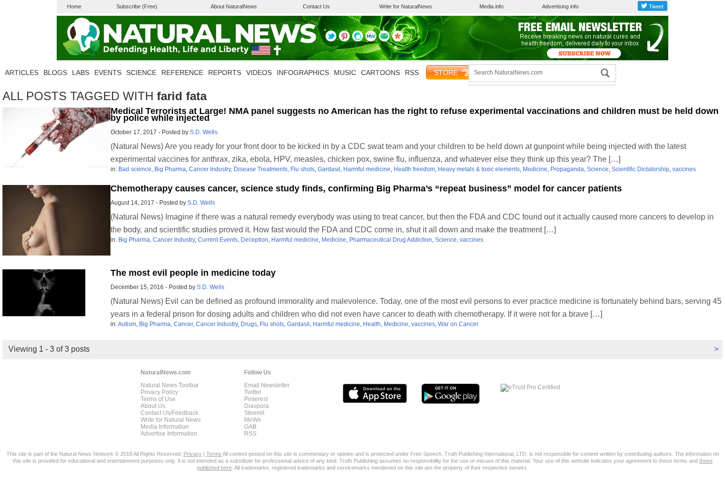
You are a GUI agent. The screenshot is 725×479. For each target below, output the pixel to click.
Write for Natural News (171, 419)
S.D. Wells (204, 132)
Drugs (249, 324)
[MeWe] (370, 39)
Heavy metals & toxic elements (479, 169)
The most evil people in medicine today (193, 273)
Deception (254, 239)
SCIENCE (141, 72)
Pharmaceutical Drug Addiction (390, 239)
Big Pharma (170, 169)
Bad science (134, 169)
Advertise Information (169, 433)
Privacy (192, 454)
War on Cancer (458, 324)
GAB (250, 426)
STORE (446, 72)
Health (372, 324)
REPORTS (224, 72)
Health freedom (414, 169)
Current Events (218, 239)
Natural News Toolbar (170, 385)
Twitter (252, 392)
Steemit (254, 412)
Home (74, 6)
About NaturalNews (234, 6)
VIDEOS (259, 72)
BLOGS (55, 72)
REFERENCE (182, 72)
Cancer (183, 324)
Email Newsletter (267, 385)
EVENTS (107, 72)
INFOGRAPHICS (303, 72)
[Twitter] (331, 39)
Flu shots (302, 169)
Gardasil (329, 169)
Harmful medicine (367, 169)
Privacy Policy (159, 392)
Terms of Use (158, 399)
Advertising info (560, 6)
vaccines (684, 169)
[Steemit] (357, 39)
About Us (153, 406)
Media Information (165, 426)
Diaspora (256, 406)
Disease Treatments (261, 169)
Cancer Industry (210, 169)
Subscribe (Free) (136, 6)
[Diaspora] (397, 39)
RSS (412, 72)
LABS (80, 72)
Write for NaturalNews (405, 6)
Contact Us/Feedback (169, 412)
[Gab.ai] (384, 39)
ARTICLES (21, 72)
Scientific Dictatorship (640, 169)
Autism (127, 324)
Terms (214, 454)
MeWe (252, 419)
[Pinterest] (344, 39)
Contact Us (316, 6)
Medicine (535, 169)
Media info (491, 6)
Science (598, 169)
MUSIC (345, 72)
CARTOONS (380, 72)
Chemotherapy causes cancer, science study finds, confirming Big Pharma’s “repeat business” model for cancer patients (366, 188)
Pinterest (256, 399)
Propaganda (567, 169)
